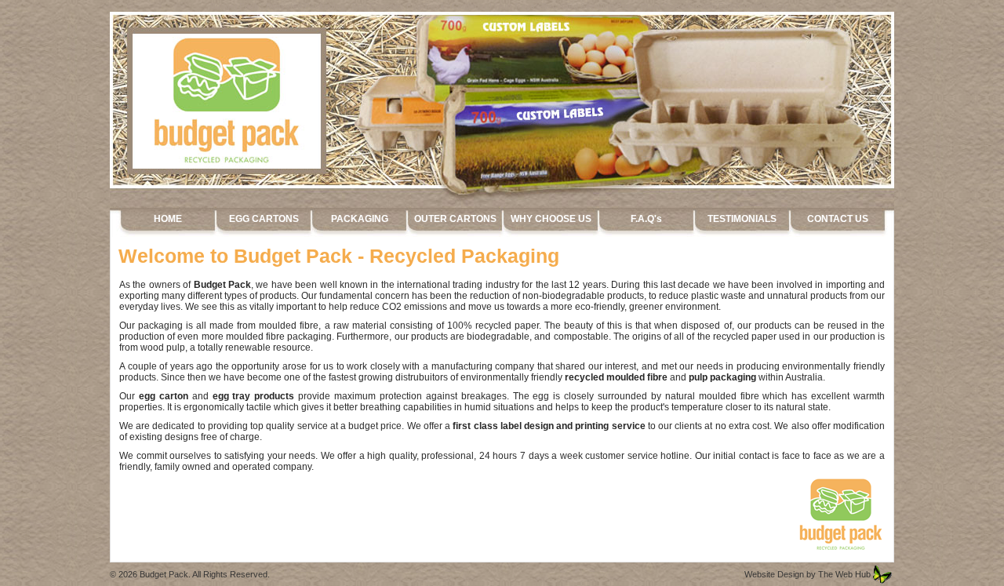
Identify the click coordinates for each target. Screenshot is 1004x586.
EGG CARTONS (264, 218)
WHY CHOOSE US (551, 218)
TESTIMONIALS (742, 218)
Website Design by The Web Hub (807, 574)
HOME (168, 218)
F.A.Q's (646, 218)
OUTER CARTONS (455, 218)
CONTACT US (837, 218)
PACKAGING (359, 218)
